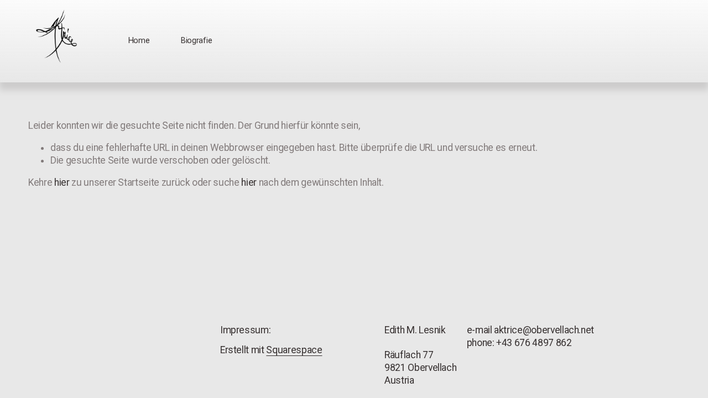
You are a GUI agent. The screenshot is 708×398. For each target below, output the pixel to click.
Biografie (196, 40)
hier (62, 182)
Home (139, 40)
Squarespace (294, 349)
